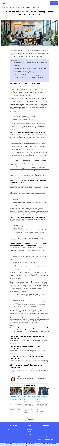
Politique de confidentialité (13, 429)
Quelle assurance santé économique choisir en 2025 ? (42, 398)
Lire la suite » (13, 414)
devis (18, 146)
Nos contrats (21, 3)
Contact (33, 3)
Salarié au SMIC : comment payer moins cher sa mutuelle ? (45, 428)
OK (35, 445)
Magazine (28, 3)
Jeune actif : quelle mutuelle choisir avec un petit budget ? (45, 434)
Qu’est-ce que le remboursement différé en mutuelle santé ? (45, 440)
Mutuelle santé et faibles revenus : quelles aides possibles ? (29, 398)
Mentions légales (13, 427)
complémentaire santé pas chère (17, 209)
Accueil (15, 3)
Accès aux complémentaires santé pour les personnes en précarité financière (45, 431)
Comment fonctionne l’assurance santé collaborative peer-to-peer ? (45, 437)
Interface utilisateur (41, 3)
